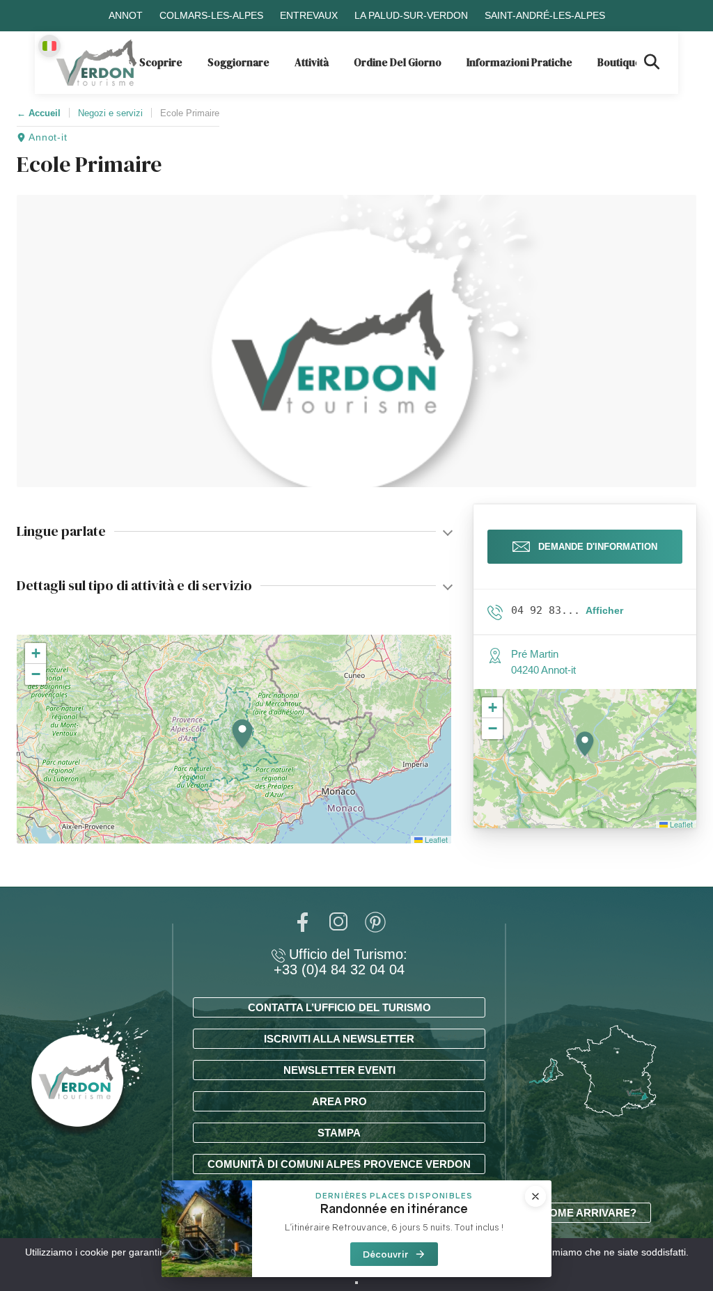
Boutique (619, 62)
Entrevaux (309, 15)
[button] (242, 734)
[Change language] (49, 46)
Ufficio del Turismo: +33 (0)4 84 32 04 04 (340, 961)
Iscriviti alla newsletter (339, 1039)
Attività (312, 62)
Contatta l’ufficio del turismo (339, 1007)
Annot (126, 15)
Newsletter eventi (339, 1070)
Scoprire (160, 62)
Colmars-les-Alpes (211, 15)
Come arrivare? (589, 1213)
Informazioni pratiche (519, 62)
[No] (356, 1282)
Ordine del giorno (397, 62)
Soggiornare (238, 62)
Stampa (339, 1133)
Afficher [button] (604, 610)
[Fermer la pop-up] (535, 1196)
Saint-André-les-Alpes (545, 15)
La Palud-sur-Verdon (411, 15)
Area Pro (339, 1101)
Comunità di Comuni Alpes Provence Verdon (339, 1164)
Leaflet (435, 839)
